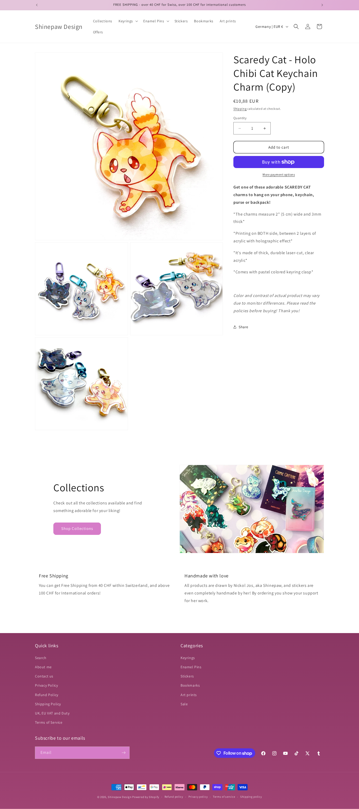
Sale (184, 704)
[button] (127, 21)
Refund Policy (46, 694)
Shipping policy (251, 796)
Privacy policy (198, 796)
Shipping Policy (48, 704)
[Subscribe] (123, 753)
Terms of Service (49, 722)
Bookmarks (190, 685)
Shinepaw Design (120, 797)
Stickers (187, 676)
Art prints (189, 694)
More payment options (279, 174)
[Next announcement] (322, 5)
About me (43, 667)
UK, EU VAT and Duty (52, 713)
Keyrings (188, 657)
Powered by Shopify (145, 797)
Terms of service (224, 796)
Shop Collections (77, 528)
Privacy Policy (46, 685)
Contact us (44, 676)
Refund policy (174, 796)
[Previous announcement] (37, 5)
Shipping (240, 109)
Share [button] (243, 327)
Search (41, 657)
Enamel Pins (191, 667)
